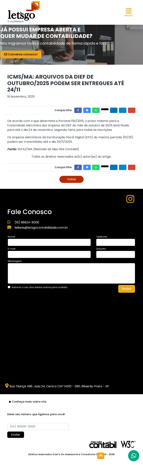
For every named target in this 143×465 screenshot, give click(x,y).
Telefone (101, 236)
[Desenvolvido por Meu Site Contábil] (102, 444)
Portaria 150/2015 (71, 121)
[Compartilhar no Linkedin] (113, 110)
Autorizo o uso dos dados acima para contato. (40, 287)
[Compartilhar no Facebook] (78, 110)
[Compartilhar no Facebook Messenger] (87, 110)
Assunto (101, 248)
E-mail (11, 248)
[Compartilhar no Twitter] (105, 109)
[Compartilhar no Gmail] (131, 110)
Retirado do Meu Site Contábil (56, 149)
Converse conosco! (26, 54)
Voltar (71, 179)
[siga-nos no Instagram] (130, 201)
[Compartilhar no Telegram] (122, 110)
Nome (11, 236)
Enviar (126, 289)
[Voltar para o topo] (101, 456)
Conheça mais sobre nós (29, 401)
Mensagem (15, 261)
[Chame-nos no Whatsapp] (133, 455)
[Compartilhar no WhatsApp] (96, 110)
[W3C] (128, 444)
